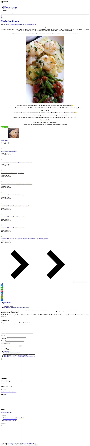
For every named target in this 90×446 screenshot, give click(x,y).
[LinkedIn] (45, 293)
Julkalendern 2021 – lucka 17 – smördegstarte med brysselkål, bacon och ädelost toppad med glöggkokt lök (24, 238)
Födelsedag (9, 302)
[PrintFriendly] (45, 297)
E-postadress (4, 338)
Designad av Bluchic (31, 443)
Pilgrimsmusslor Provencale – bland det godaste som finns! (16, 307)
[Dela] (45, 300)
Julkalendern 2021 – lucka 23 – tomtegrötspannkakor (12, 173)
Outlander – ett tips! (8, 306)
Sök (20, 346)
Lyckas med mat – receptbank (10, 419)
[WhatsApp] (45, 288)
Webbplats (3, 340)
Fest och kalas (25, 24)
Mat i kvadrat (10, 443)
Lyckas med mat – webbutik (9, 420)
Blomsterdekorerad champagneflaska (9, 151)
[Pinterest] (45, 291)
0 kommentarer (6, 303)
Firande (5, 302)
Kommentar (3, 333)
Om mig (5, 10)
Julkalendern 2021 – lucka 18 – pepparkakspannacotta (13, 227)
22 (1, 15)
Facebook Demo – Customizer (10, 7)
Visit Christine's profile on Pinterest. (8, 392)
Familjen (20, 24)
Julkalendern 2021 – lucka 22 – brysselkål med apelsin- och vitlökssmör (16, 184)
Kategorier (3, 381)
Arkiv (2, 386)
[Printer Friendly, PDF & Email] (4, 127)
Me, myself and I (33, 24)
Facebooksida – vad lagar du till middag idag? (13, 417)
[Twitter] (45, 286)
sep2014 (2, 17)
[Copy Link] (45, 295)
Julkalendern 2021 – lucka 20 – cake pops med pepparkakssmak (15, 205)
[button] (1, 3)
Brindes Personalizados (17, 444)
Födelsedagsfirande (10, 21)
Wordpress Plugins (34, 444)
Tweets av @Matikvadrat (6, 412)
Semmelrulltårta (4, 140)
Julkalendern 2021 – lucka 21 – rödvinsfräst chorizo (12, 195)
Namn (2, 335)
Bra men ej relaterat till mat (12, 24)
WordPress (23, 443)
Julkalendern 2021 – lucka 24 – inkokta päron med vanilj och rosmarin (16, 162)
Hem (4, 6)
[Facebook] (45, 284)
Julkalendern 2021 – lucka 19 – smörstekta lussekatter (12, 216)
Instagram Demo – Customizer (10, 8)
